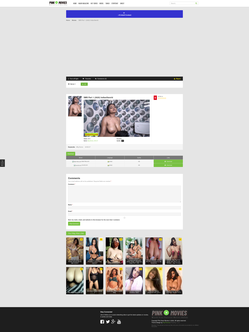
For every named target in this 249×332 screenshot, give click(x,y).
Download (71, 154)
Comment (71, 184)
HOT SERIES (94, 3)
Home (68, 20)
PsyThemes (166, 322)
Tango (107, 3)
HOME (75, 3)
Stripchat (114, 3)
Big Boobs (90, 141)
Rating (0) (160, 96)
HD (85, 84)
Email (70, 211)
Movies (74, 20)
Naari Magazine (83, 3)
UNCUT (122, 3)
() (102, 79)
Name (70, 205)
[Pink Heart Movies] (58, 3)
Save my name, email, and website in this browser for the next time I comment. (94, 220)
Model (101, 3)
